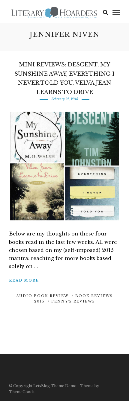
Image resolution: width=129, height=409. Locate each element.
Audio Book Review (42, 296)
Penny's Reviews (73, 301)
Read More (24, 280)
